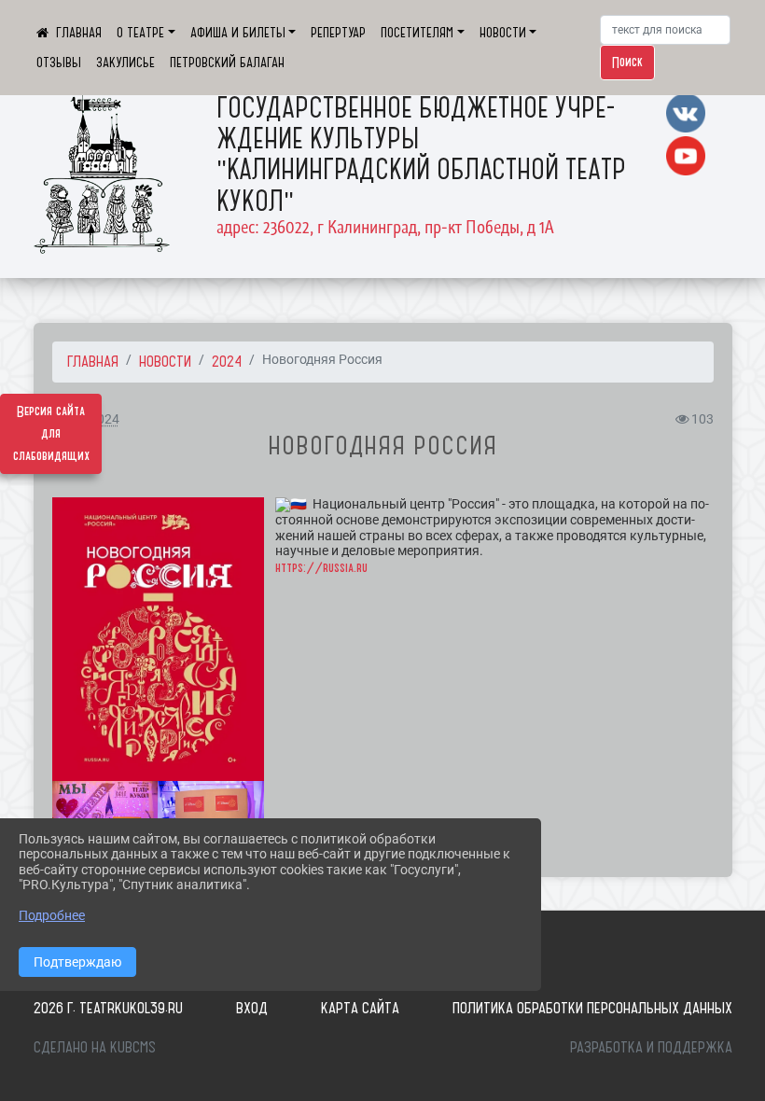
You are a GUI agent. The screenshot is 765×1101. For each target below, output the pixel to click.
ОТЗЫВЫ (58, 62)
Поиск (627, 62)
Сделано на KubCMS (95, 1047)
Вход (252, 1007)
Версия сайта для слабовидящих (51, 434)
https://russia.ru (321, 568)
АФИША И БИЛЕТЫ (237, 32)
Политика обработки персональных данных (592, 1007)
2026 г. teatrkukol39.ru (108, 1007)
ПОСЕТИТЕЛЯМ (417, 32)
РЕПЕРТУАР (338, 32)
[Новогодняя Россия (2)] (105, 816)
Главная (92, 361)
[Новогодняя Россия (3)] (211, 816)
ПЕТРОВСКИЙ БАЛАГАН (227, 62)
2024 (227, 361)
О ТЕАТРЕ (140, 32)
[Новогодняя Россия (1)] (158, 638)
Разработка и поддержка (651, 1047)
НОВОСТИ (503, 32)
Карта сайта (360, 1007)
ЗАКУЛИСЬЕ (125, 62)
